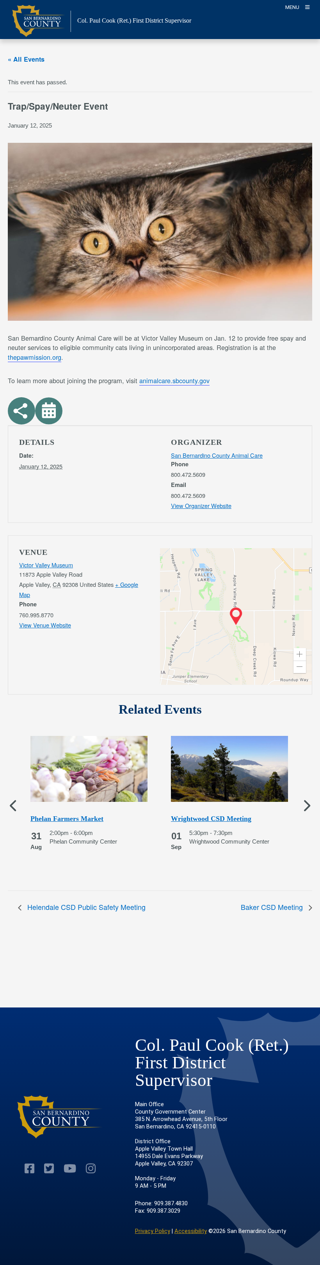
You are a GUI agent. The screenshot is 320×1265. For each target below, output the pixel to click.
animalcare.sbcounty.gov (174, 380)
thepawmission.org (34, 357)
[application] (236, 616)
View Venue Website (45, 625)
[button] (299, 654)
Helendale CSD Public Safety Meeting (85, 907)
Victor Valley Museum (46, 565)
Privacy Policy (152, 1231)
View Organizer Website (201, 505)
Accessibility (190, 1231)
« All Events (26, 59)
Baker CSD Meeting (273, 907)
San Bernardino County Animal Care (217, 455)
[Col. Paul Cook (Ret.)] (60, 1117)
